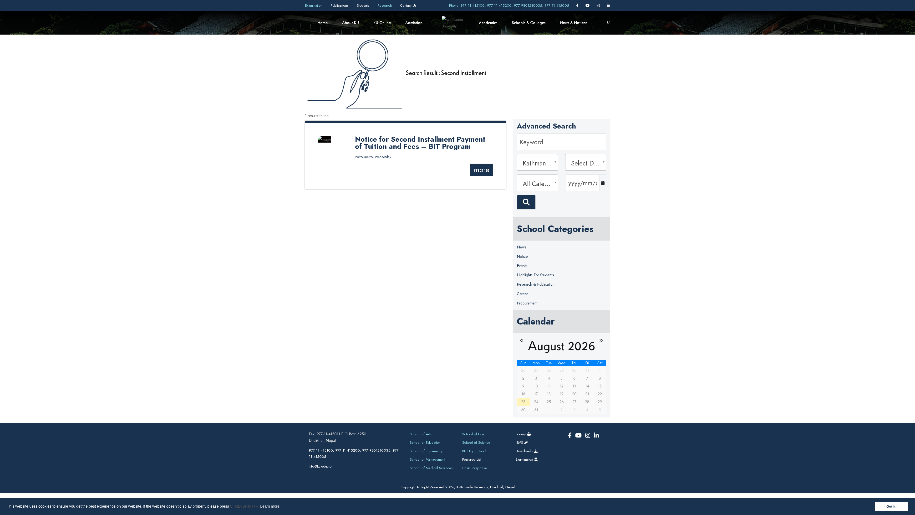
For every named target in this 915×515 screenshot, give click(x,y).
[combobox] (537, 162)
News (521, 247)
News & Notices (573, 23)
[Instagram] (599, 5)
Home (323, 23)
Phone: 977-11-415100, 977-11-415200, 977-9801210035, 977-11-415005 (509, 5)
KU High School (474, 451)
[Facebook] (578, 5)
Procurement (527, 303)
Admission (413, 23)
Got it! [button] (891, 506)
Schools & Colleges (528, 23)
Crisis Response (474, 468)
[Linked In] (608, 5)
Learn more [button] (270, 506)
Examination (314, 5)
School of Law (473, 434)
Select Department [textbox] (587, 163)
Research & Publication (535, 284)
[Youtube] (588, 5)
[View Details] (324, 139)
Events (522, 265)
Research (385, 5)
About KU (350, 23)
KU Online (382, 23)
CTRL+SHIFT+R (244, 506)
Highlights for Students (535, 275)
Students (364, 5)
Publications (340, 5)
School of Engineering (426, 451)
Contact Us (408, 5)
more (481, 170)
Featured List (471, 459)
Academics (488, 23)
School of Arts (421, 434)
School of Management (427, 459)
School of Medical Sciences (431, 468)
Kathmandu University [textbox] (539, 163)
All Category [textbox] (539, 183)
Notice (522, 256)
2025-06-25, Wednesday (373, 156)
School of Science (476, 442)
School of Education (425, 442)
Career (522, 294)
